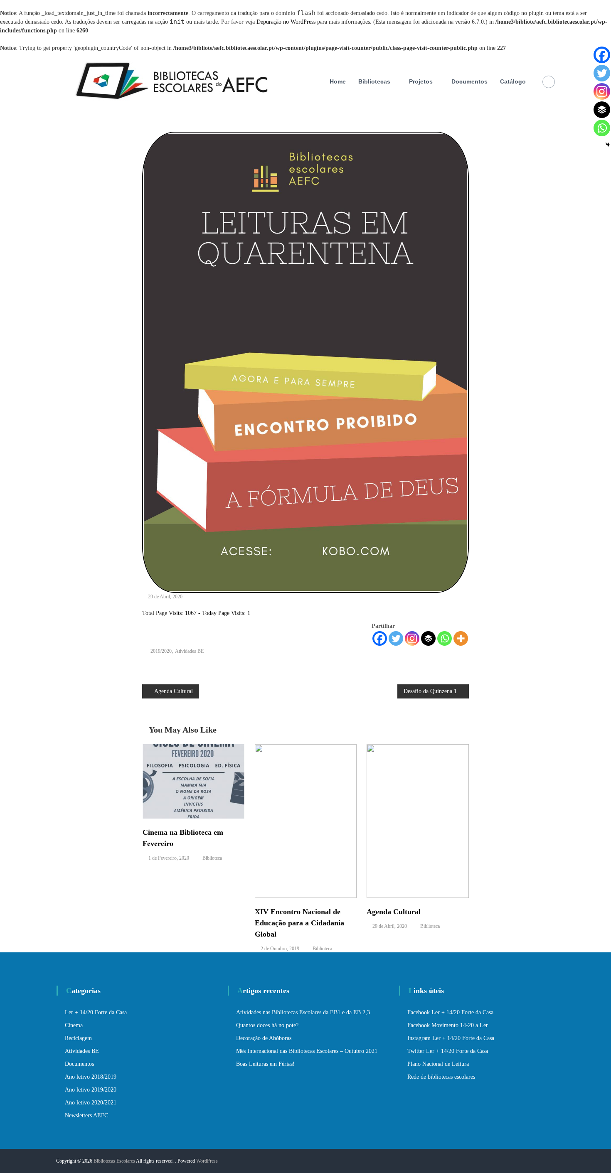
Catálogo (513, 81)
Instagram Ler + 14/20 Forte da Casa (450, 1038)
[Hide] (607, 144)
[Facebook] (379, 638)
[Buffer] (428, 638)
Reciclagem (78, 1038)
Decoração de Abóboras (263, 1038)
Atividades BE (189, 651)
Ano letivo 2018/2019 (90, 1077)
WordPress (207, 1161)
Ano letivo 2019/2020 (90, 1090)
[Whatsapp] (444, 638)
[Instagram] (412, 638)
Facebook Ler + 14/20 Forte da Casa (450, 1012)
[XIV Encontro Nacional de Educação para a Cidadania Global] (306, 820)
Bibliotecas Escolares (114, 1161)
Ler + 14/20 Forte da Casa (96, 1012)
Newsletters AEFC (86, 1115)
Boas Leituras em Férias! (265, 1064)
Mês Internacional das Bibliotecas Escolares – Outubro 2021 (306, 1051)
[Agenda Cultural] (418, 820)
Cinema (74, 1025)
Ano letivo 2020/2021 (90, 1102)
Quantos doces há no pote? (267, 1025)
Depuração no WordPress (285, 22)
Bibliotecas (374, 81)
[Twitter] (396, 638)
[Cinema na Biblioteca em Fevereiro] (194, 781)
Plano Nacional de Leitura (438, 1064)
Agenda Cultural (394, 911)
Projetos (421, 81)
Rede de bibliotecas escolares (441, 1077)
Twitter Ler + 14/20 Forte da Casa (447, 1051)
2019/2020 (161, 651)
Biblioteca (212, 858)
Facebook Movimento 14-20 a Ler (447, 1025)
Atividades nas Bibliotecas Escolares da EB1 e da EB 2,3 (303, 1012)
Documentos (469, 81)
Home (338, 81)
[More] (460, 638)
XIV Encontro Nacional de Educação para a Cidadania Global (299, 922)
